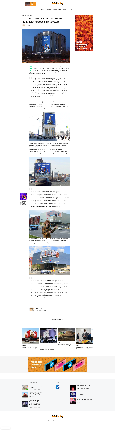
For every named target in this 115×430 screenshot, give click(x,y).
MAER (34, 302)
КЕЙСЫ (59, 342)
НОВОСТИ (24, 15)
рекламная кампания (44, 302)
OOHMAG (28, 24)
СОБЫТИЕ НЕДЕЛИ (29, 15)
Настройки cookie (5, 427)
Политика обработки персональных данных (57, 420)
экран (50, 302)
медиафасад (38, 302)
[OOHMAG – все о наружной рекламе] (57, 4)
